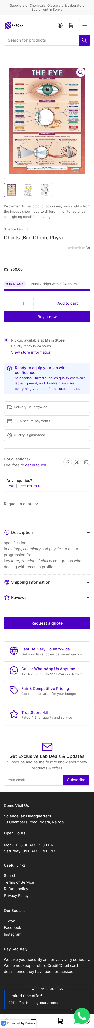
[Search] (84, 40)
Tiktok (9, 921)
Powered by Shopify (70, 1008)
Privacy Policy (16, 895)
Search (10, 875)
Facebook (12, 927)
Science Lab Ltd (16, 229)
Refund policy (16, 888)
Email (10, 486)
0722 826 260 (29, 486)
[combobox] (47, 40)
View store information (31, 352)
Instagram (12, 934)
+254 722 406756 (69, 674)
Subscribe (76, 779)
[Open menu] (84, 25)
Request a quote (47, 623)
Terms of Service (19, 882)
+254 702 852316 (35, 674)
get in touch (35, 465)
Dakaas (30, 1023)
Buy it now (47, 316)
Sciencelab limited (37, 1008)
